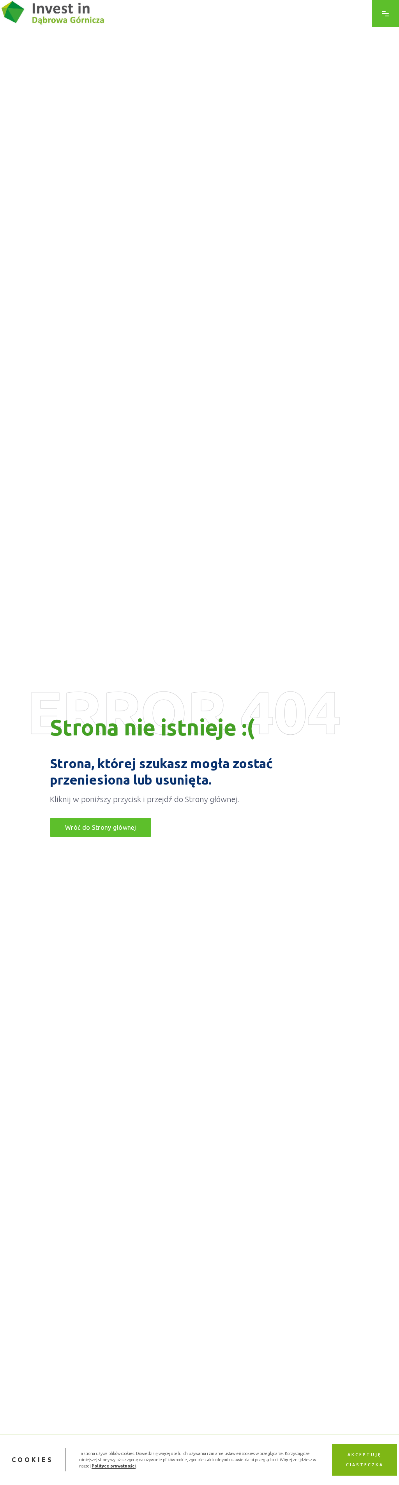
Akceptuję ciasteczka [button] (364, 1459)
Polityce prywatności (114, 1466)
